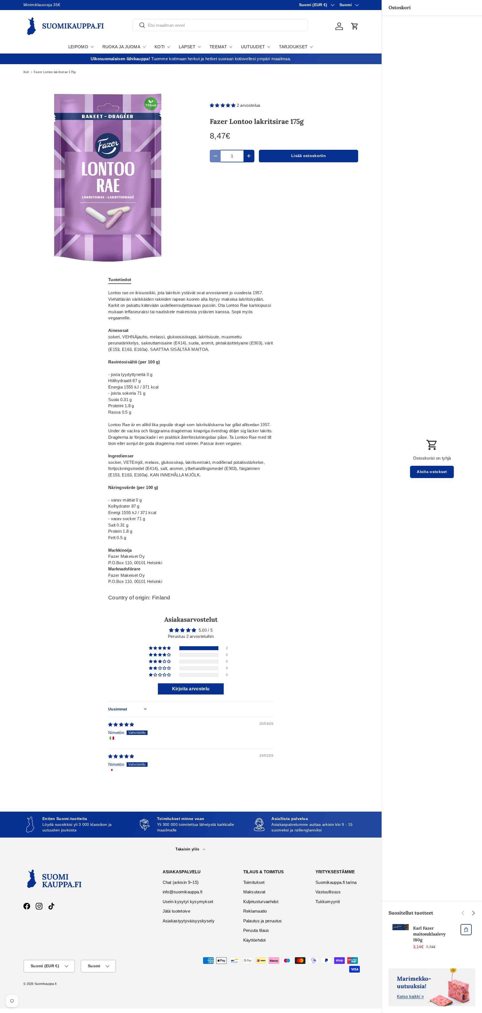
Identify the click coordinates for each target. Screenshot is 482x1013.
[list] (108, 178)
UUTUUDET (253, 46)
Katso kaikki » (410, 996)
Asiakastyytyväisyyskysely (189, 920)
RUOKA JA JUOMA (121, 46)
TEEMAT (218, 46)
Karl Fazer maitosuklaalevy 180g (429, 933)
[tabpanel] (190, 437)
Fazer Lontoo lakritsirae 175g (55, 72)
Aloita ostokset (432, 472)
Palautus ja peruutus (262, 920)
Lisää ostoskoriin (308, 156)
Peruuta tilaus (256, 930)
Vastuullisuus (328, 891)
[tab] (119, 279)
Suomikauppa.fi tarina (335, 882)
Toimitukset (254, 882)
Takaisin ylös (187, 849)
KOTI (160, 46)
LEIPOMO (78, 46)
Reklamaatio (255, 911)
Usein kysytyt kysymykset (188, 901)
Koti (26, 72)
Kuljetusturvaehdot (260, 901)
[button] (355, 26)
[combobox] (220, 25)
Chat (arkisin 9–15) (181, 882)
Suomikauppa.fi (45, 983)
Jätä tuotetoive (177, 911)
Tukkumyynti (327, 901)
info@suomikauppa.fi (183, 891)
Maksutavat (254, 891)
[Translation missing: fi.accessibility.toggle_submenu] (92, 47)
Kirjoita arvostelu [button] (190, 688)
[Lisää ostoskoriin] (466, 929)
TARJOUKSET (293, 46)
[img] (121, 724)
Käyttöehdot (254, 940)
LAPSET (187, 46)
